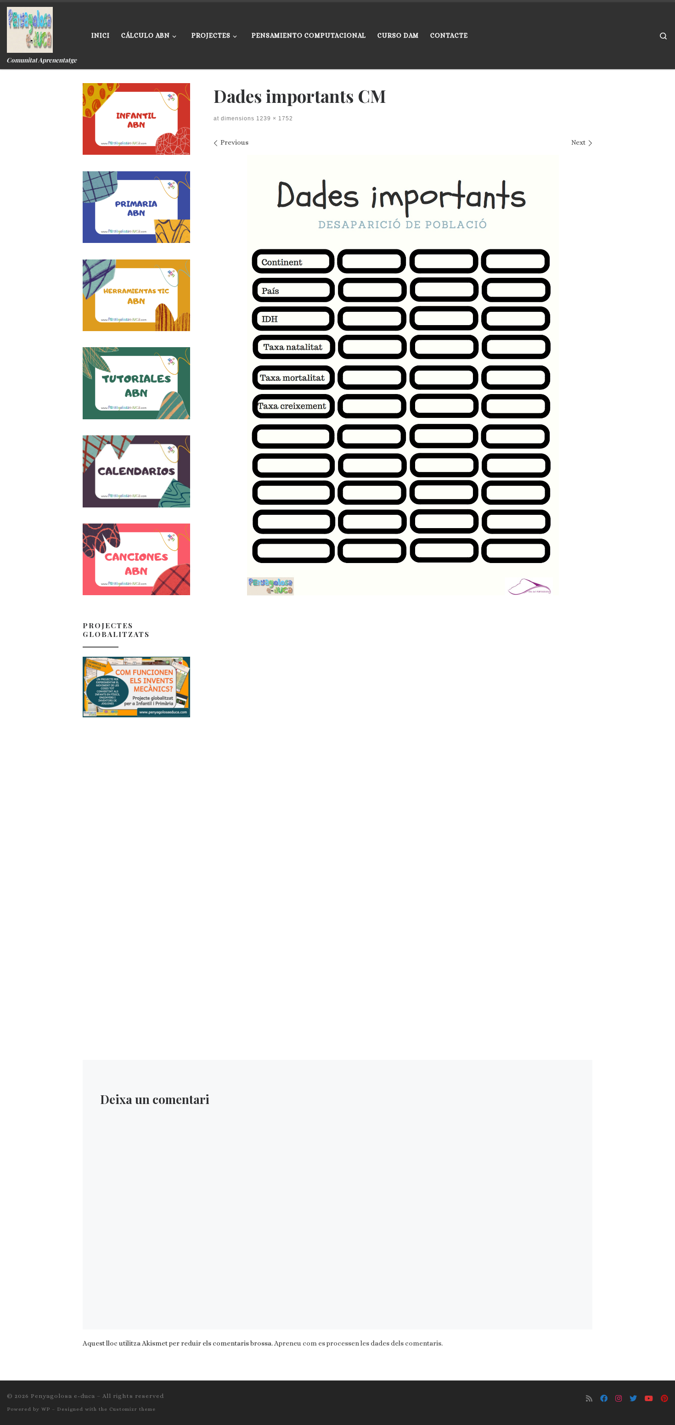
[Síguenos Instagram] (618, 1398)
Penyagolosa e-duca (63, 1395)
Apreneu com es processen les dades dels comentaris (357, 1343)
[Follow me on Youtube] (649, 1398)
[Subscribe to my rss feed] (589, 1398)
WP (45, 1409)
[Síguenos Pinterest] (664, 1398)
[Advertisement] (136, 871)
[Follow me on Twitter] (633, 1398)
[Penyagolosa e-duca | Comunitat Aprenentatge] (30, 28)
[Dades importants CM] (403, 375)
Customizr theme (132, 1409)
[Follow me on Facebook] (604, 1398)
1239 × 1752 (273, 118)
